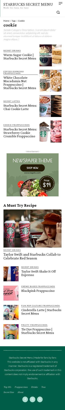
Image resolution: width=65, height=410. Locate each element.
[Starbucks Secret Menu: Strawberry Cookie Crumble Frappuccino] (51, 131)
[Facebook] (25, 399)
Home (6, 20)
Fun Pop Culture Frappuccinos (40, 306)
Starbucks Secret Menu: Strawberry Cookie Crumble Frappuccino (20, 132)
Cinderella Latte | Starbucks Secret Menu (41, 311)
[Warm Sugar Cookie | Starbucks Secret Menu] (51, 55)
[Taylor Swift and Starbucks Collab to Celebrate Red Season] (32, 228)
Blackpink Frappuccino (38, 291)
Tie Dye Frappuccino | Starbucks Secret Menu (37, 331)
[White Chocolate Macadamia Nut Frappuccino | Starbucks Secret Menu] (51, 81)
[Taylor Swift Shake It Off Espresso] (11, 273)
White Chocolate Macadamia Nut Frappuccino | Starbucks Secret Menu (19, 83)
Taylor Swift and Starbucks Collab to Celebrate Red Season (32, 256)
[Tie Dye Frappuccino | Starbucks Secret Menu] (11, 331)
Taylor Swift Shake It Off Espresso (38, 273)
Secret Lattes (11, 101)
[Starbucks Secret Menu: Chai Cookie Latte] (51, 106)
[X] (40, 399)
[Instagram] (32, 399)
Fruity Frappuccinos (34, 325)
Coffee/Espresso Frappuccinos (13, 72)
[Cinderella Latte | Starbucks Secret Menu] (11, 312)
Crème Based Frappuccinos (38, 286)
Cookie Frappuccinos (16, 125)
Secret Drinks (12, 50)
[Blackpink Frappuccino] (11, 293)
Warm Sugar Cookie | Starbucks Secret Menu (19, 56)
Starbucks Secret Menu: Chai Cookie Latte (20, 107)
